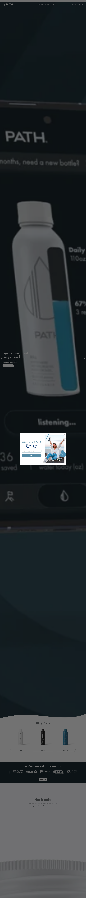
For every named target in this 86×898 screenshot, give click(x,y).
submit (32, 455)
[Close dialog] (64, 435)
